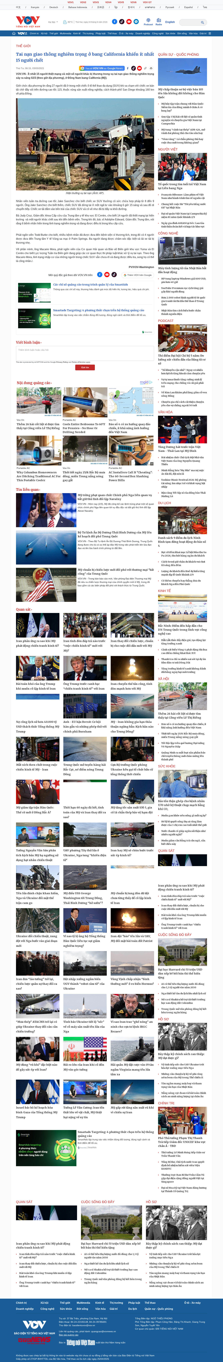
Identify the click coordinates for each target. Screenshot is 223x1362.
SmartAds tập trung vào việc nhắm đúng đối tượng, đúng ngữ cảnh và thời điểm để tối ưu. (99, 315)
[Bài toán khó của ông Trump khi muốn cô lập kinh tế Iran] (37, 668)
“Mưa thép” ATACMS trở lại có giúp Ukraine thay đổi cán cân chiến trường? (37, 1026)
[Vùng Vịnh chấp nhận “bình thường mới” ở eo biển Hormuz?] (132, 963)
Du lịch (164, 503)
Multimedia (65, 33)
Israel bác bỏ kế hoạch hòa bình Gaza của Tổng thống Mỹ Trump (36, 1112)
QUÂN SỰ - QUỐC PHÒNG (178, 54)
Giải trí (203, 33)
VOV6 (133, 2)
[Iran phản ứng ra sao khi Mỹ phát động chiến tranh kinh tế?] (37, 625)
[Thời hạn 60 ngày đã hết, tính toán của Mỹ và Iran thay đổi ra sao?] (85, 792)
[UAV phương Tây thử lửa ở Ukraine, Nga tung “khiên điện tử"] (85, 835)
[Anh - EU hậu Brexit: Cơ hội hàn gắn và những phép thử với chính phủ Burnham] (85, 706)
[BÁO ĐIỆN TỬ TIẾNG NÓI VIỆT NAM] (28, 22)
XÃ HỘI (163, 679)
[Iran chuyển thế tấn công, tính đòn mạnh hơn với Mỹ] (132, 668)
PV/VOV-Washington (141, 267)
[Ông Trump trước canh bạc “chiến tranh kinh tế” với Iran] (85, 668)
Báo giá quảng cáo (68, 1335)
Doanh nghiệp (142, 33)
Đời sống (182, 33)
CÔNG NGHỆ (168, 233)
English (170, 22)
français (35, 7)
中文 (18, 7)
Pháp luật (100, 33)
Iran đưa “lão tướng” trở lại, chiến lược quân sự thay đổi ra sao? (36, 983)
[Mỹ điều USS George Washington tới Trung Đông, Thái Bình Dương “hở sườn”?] (85, 877)
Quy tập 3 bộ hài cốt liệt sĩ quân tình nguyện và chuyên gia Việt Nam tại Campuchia (181, 120)
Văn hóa (193, 33)
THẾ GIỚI (23, 46)
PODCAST (166, 321)
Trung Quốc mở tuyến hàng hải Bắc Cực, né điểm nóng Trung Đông (84, 769)
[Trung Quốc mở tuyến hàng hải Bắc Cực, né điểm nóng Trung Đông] (85, 749)
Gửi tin (85, 367)
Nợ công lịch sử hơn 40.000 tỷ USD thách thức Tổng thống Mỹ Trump (37, 726)
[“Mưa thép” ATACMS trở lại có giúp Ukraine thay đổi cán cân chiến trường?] (37, 1006)
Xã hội (44, 33)
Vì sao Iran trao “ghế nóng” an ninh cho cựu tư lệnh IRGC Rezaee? (132, 1026)
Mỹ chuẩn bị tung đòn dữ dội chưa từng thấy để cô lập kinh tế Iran (131, 898)
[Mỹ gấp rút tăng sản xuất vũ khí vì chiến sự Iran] (132, 1092)
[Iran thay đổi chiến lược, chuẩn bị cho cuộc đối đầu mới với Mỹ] (132, 625)
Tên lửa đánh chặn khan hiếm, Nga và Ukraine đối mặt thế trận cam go (37, 898)
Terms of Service (79, 362)
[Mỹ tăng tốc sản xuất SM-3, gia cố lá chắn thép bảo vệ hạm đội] (132, 792)
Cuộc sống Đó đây (174, 934)
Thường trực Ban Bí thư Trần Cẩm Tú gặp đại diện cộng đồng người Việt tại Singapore (182, 1178)
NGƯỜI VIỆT (168, 149)
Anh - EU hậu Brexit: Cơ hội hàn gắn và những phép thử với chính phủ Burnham (85, 726)
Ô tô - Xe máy (126, 33)
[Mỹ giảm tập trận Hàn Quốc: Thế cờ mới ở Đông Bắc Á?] (37, 792)
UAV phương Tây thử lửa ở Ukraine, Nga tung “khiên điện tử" (84, 855)
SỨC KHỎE (166, 766)
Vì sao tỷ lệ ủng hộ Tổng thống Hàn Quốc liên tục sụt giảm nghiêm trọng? (84, 941)
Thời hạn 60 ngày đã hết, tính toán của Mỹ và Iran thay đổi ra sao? (84, 812)
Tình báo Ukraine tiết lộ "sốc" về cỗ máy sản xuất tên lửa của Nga (84, 1026)
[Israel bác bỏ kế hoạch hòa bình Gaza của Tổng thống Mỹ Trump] (37, 1092)
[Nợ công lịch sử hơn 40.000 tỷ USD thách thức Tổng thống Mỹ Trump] (37, 706)
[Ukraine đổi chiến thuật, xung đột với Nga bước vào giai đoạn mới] (37, 920)
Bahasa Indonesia (77, 7)
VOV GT (147, 2)
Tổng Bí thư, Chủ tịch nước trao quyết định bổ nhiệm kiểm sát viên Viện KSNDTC (182, 1165)
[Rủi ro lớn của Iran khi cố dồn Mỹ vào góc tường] (85, 1049)
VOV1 (71, 2)
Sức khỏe (170, 33)
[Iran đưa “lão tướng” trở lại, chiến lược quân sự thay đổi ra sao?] (37, 963)
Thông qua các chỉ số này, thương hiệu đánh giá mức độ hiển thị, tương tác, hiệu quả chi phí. (101, 289)
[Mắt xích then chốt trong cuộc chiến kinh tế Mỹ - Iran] (37, 749)
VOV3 (96, 2)
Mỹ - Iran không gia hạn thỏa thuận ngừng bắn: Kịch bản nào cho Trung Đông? (132, 726)
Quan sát (23, 610)
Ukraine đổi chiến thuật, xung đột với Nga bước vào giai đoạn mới (36, 941)
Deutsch (53, 7)
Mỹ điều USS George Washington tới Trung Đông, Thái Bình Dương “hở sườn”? (83, 898)
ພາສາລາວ (150, 7)
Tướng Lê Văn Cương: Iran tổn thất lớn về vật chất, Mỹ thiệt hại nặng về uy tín (83, 1112)
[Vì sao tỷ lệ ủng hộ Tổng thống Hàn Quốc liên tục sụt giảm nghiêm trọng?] (85, 920)
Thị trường (88, 33)
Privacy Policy (62, 362)
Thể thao (112, 33)
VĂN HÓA (165, 412)
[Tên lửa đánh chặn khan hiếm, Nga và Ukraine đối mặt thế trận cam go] (37, 877)
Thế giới (53, 33)
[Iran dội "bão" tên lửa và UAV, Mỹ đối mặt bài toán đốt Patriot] (132, 920)
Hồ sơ (163, 1019)
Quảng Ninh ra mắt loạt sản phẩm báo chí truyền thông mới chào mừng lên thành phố (183, 756)
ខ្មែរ (116, 7)
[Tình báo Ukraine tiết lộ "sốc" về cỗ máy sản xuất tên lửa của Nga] (85, 1006)
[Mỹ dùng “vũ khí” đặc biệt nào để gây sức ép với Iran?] (37, 1049)
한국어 (131, 7)
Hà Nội (52, 22)
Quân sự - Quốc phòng (159, 1308)
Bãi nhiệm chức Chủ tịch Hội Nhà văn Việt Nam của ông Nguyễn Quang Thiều (182, 461)
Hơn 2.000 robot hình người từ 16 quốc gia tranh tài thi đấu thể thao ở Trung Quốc (183, 301)
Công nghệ (158, 33)
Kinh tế (76, 33)
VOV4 (108, 2)
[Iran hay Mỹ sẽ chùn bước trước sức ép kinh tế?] (132, 835)
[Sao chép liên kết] (145, 68)
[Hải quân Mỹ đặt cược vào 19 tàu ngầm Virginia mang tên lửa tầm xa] (132, 1049)
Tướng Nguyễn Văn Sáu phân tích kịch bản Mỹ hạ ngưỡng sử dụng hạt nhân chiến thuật (37, 855)
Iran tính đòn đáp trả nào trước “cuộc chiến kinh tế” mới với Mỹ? (84, 645)
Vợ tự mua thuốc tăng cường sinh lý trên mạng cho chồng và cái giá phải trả (182, 383)
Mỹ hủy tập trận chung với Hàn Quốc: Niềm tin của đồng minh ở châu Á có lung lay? (182, 107)
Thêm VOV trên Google (139, 275)
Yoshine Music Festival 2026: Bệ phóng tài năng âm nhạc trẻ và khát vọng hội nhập (184, 483)
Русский (170, 7)
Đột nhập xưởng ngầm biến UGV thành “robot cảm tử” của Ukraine (83, 983)
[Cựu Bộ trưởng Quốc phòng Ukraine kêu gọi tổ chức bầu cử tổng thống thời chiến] (132, 749)
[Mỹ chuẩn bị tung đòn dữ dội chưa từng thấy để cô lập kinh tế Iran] (132, 877)
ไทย (205, 7)
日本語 (100, 7)
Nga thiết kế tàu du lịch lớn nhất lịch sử (183, 993)
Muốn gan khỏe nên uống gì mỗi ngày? (184, 815)
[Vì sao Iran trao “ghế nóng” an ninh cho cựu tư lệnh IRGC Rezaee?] (132, 1006)
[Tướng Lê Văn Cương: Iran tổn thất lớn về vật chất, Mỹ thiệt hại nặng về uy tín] (85, 1092)
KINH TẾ (164, 591)
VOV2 (83, 2)
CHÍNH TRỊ (166, 1103)
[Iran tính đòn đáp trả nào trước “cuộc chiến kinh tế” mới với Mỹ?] (85, 625)
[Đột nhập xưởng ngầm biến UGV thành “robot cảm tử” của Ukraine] (85, 963)
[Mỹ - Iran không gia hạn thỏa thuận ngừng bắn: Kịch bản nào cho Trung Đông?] (132, 706)
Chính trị (34, 33)
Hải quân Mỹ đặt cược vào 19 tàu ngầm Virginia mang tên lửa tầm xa (132, 1069)
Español (188, 7)
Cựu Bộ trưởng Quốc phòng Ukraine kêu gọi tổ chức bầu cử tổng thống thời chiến (132, 769)
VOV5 (121, 2)
